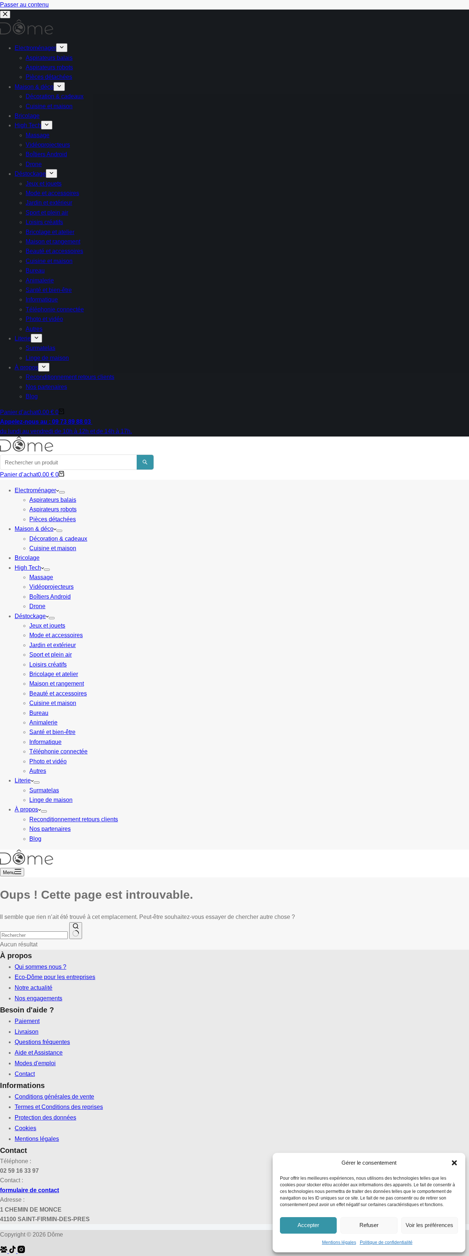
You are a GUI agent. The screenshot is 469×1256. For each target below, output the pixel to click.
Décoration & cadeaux (58, 539)
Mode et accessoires (56, 635)
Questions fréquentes (42, 1042)
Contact (25, 1074)
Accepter (308, 1225)
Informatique (45, 742)
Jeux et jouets (47, 625)
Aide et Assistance (39, 1052)
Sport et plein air (50, 654)
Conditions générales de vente (54, 1096)
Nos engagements (38, 998)
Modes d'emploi (35, 1063)
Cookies (25, 1128)
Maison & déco (34, 529)
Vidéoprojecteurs (51, 587)
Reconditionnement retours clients (73, 819)
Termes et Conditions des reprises (59, 1107)
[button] (454, 1162)
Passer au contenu (24, 4)
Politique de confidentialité (386, 1242)
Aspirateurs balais (52, 500)
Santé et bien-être (52, 732)
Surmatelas (44, 790)
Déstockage (30, 616)
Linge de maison (51, 800)
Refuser (368, 1225)
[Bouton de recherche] (75, 930)
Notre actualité (33, 988)
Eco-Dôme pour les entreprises (55, 977)
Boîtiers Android (50, 597)
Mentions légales (339, 1242)
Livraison (26, 1032)
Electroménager (35, 490)
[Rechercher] (145, 462)
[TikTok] (13, 1251)
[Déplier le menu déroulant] (62, 492)
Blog (35, 839)
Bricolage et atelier (53, 674)
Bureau (38, 713)
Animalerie (43, 722)
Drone (37, 606)
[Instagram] (21, 1251)
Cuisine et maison (52, 548)
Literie (23, 780)
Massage (41, 577)
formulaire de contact (29, 1190)
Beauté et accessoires (58, 693)
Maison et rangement (56, 683)
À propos (26, 809)
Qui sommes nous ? (40, 967)
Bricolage (27, 558)
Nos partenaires (50, 829)
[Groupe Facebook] (4, 1251)
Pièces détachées (52, 519)
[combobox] (34, 935)
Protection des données (45, 1117)
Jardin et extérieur (52, 645)
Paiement (27, 1021)
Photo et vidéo (48, 761)
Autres (37, 771)
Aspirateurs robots (53, 509)
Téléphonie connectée (58, 751)
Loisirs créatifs (48, 664)
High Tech (28, 568)
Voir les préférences (429, 1225)
